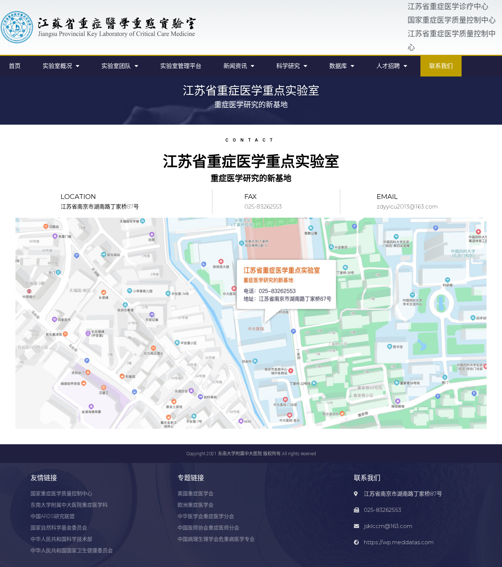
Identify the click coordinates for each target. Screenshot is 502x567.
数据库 (338, 66)
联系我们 (441, 66)
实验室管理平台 (180, 66)
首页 (15, 66)
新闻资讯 (235, 66)
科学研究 (288, 66)
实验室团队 (116, 66)
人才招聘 (388, 66)
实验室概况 (57, 66)
